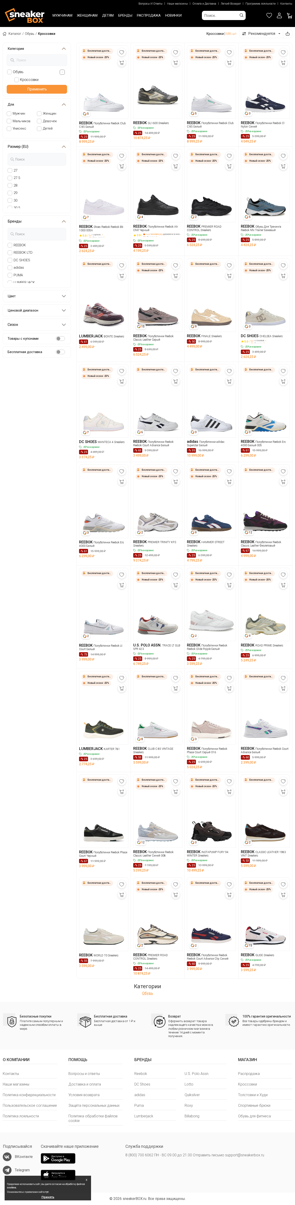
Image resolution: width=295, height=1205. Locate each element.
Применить (37, 89)
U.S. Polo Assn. (197, 1073)
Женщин (49, 113)
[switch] (60, 338)
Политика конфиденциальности (29, 1095)
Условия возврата (84, 1095)
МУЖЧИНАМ (62, 15)
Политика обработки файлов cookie (93, 1118)
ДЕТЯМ (108, 15)
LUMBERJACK (24, 282)
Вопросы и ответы (84, 1073)
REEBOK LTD (23, 252)
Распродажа (249, 1073)
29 (15, 193)
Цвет (12, 296)
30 (15, 200)
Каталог (15, 34)
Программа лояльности (260, 3)
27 (15, 170)
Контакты (286, 3)
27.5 (17, 178)
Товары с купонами (23, 338)
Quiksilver (192, 1095)
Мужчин (19, 113)
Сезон (13, 324)
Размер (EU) (18, 146)
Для (11, 104)
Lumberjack (143, 1116)
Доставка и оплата (84, 1084)
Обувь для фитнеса (254, 1116)
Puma (139, 1105)
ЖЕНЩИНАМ (87, 15)
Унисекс (19, 128)
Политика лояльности (21, 1116)
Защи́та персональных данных (94, 1105)
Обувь (29, 34)
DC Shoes (142, 1084)
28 (15, 185)
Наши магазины (177, 3)
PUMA (18, 275)
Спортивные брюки (254, 1105)
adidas (19, 267)
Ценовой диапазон (23, 310)
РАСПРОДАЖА (149, 15)
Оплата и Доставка (204, 3)
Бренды (15, 221)
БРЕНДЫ (125, 15)
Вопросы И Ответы (150, 3)
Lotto (189, 1084)
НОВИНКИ (173, 15)
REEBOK (20, 245)
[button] (279, 15)
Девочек (50, 121)
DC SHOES (22, 260)
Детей (48, 128)
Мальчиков (21, 121)
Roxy (189, 1105)
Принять (47, 1197)
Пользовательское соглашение (30, 1105)
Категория (16, 49)
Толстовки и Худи (253, 1095)
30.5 (17, 208)
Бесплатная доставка (25, 352)
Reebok (140, 1073)
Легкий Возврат (231, 3)
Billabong (192, 1116)
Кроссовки (247, 1084)
